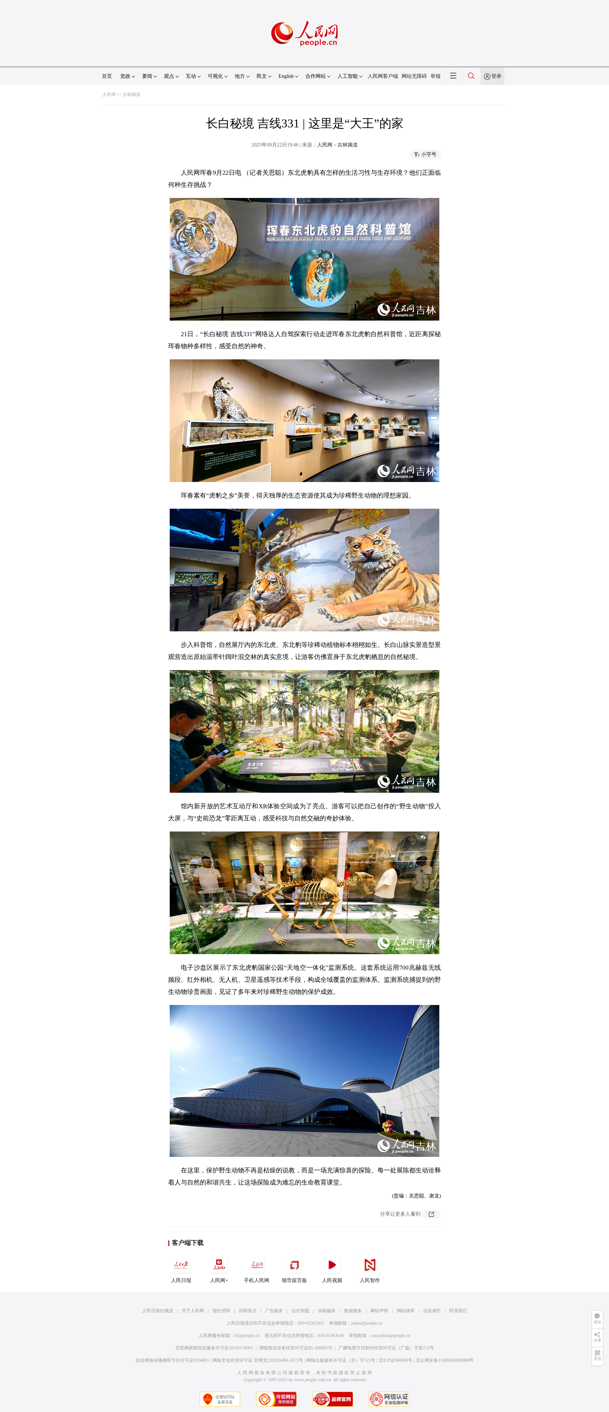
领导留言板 (294, 1280)
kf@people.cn (246, 1335)
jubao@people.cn (366, 1323)
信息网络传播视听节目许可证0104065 (172, 1360)
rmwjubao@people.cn (390, 1335)
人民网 (109, 94)
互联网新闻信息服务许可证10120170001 (214, 1348)
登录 (496, 76)
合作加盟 (300, 1310)
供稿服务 (327, 1310)
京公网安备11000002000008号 (445, 1360)
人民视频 (332, 1280)
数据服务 (353, 1310)
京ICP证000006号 (395, 1360)
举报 (435, 76)
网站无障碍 (414, 76)
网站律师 (406, 1310)
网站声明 (379, 1310)
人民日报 (181, 1280)
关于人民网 (193, 1310)
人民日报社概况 (157, 1310)
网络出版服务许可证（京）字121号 (340, 1360)
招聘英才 (248, 1310)
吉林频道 (132, 94)
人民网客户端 (383, 76)
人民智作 (370, 1280)
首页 (107, 76)
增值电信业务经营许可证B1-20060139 (295, 1348)
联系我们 (458, 1310)
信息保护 (432, 1310)
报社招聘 (221, 1310)
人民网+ (219, 1280)
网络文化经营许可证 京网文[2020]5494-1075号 (258, 1360)
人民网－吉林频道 (337, 144)
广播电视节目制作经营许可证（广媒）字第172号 (386, 1348)
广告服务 (274, 1310)
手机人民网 (256, 1280)
